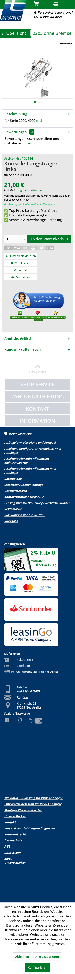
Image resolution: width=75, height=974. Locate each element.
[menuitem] (62, 5)
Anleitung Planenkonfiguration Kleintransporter (26, 461)
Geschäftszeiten (15, 491)
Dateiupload (13, 479)
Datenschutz (13, 840)
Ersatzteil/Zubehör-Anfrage (23, 485)
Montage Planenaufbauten (23, 810)
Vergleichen (22, 263)
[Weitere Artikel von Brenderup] (66, 43)
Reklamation (13, 509)
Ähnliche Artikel (17, 338)
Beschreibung (15, 114)
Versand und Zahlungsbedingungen (29, 828)
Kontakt (22, 697)
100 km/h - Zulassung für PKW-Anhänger (33, 798)
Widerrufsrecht (15, 834)
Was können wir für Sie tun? (24, 515)
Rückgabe (11, 521)
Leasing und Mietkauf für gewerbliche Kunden (37, 503)
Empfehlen (22, 277)
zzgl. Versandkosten (30, 190)
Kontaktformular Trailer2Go (24, 497)
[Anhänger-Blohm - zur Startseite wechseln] (13, 10)
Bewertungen (15, 132)
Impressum (12, 852)
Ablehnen (22, 957)
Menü (66, 4)
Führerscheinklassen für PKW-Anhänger (32, 804)
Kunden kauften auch (22, 349)
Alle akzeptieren (47, 957)
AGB (7, 846)
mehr (40, 120)
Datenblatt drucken (22, 256)
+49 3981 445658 (28, 691)
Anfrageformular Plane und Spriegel (30, 443)
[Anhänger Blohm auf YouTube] (37, 721)
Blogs (8, 858)
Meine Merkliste (19, 434)
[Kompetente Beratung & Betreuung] (37, 308)
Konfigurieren (37, 967)
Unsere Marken (15, 816)
